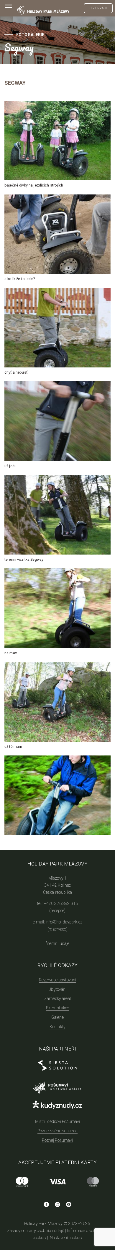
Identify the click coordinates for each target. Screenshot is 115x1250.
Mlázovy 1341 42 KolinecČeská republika (57, 885)
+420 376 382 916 (61, 903)
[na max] (57, 608)
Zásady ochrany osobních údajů (35, 1230)
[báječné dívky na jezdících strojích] (57, 140)
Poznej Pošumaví (57, 1140)
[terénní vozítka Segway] (57, 514)
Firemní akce (57, 1008)
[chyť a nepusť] (57, 327)
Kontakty (57, 1026)
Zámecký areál (57, 998)
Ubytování (57, 989)
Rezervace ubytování (57, 980)
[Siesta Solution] (57, 1068)
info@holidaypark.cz (63, 922)
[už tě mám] (57, 701)
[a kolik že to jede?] (57, 234)
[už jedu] (57, 421)
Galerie (57, 1017)
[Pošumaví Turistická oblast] (57, 1089)
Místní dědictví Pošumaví (57, 1121)
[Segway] (57, 795)
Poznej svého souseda (57, 1131)
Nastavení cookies (66, 1237)
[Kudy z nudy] (57, 1105)
